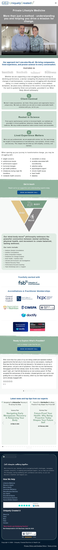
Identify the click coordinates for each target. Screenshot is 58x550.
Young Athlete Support (10, 500)
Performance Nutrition (10, 497)
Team (5, 516)
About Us (6, 514)
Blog (4, 518)
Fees (4, 520)
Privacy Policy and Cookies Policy (35, 546)
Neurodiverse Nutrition (10, 491)
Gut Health (6, 493)
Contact (5, 523)
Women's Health (8, 485)
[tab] (2, 446)
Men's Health (7, 487)
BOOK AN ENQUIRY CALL (29, 192)
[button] (55, 3)
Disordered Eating (9, 495)
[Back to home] (18, 3)
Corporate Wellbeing (9, 489)
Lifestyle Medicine (9, 483)
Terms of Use (52, 546)
